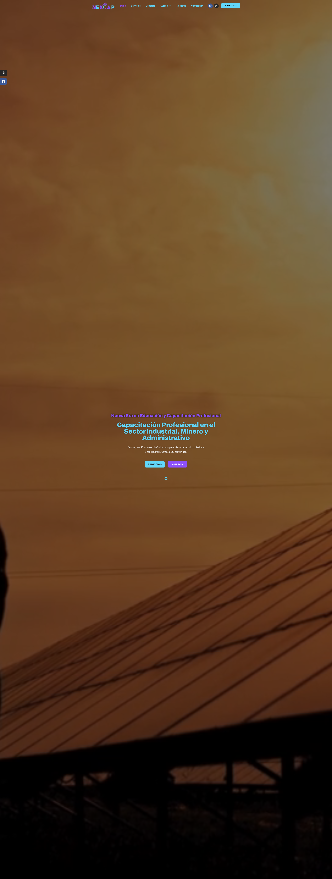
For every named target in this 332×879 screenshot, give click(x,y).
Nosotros (181, 5)
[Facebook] (210, 6)
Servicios (136, 5)
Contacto (150, 5)
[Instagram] (216, 6)
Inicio (123, 5)
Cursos (164, 5)
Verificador (197, 5)
